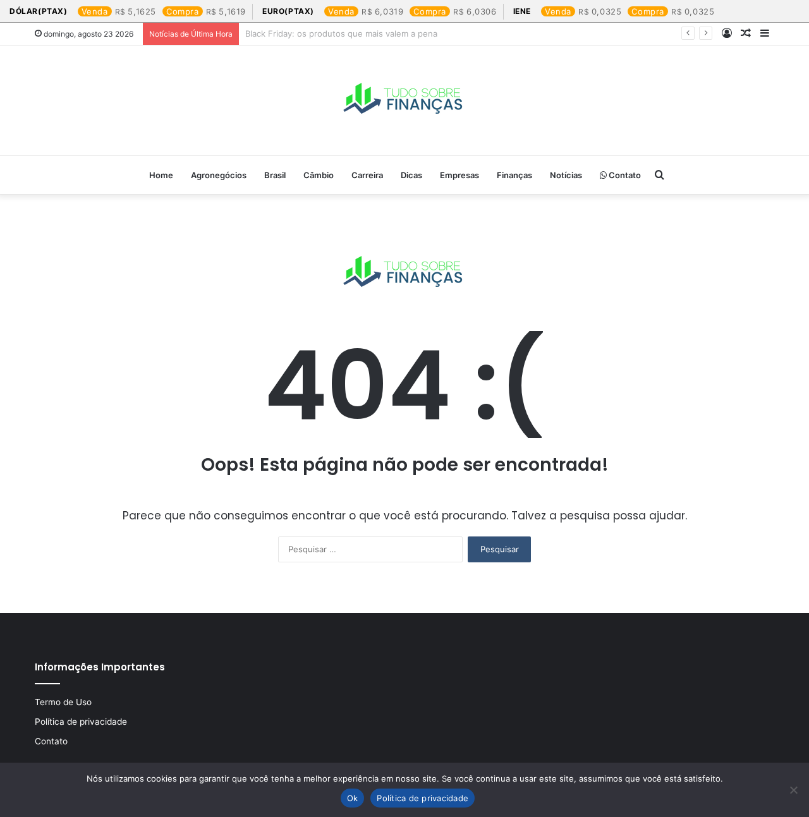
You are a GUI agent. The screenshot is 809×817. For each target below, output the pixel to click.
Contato (624, 175)
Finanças (514, 175)
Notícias (566, 175)
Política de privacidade (81, 722)
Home (161, 175)
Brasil (275, 175)
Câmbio (318, 175)
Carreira (367, 175)
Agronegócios (218, 175)
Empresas (459, 175)
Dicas (411, 175)
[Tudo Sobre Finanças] (404, 100)
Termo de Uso (63, 702)
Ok (352, 798)
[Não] (793, 790)
